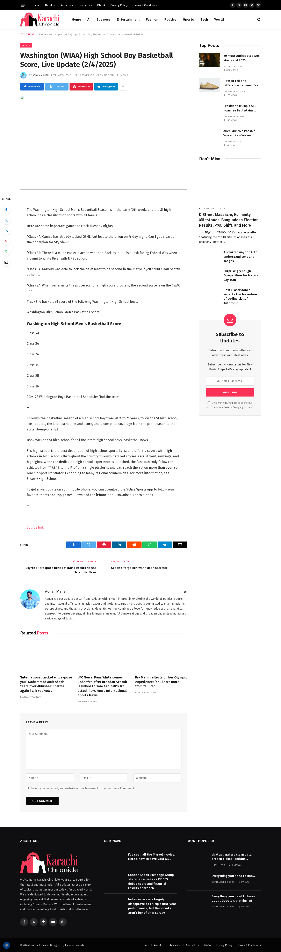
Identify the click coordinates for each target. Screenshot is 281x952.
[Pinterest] (6, 241)
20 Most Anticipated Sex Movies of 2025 (241, 58)
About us (50, 5)
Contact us (85, 5)
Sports (188, 19)
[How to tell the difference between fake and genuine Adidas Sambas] (209, 85)
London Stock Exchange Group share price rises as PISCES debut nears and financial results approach (151, 881)
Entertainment (128, 19)
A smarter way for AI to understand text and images (240, 256)
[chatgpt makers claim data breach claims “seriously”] (197, 859)
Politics (170, 19)
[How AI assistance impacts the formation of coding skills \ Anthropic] (209, 294)
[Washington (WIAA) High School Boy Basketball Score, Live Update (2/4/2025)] (103, 143)
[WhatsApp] (6, 252)
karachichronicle (75, 945)
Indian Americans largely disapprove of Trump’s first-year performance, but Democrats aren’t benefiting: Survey (152, 906)
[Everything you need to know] (197, 880)
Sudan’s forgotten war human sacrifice (139, 568)
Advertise (67, 5)
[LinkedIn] (6, 231)
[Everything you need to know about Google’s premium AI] (197, 901)
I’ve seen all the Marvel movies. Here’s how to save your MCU (151, 857)
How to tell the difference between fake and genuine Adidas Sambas (241, 83)
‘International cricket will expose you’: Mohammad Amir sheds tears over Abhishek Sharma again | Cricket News (46, 684)
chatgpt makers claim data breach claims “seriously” (232, 857)
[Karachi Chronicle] (41, 19)
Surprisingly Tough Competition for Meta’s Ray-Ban (240, 275)
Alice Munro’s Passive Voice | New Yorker (239, 133)
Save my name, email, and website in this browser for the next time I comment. (83, 788)
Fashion (152, 19)
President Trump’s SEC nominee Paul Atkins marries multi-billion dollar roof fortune (239, 108)
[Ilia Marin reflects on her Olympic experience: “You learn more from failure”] (161, 656)
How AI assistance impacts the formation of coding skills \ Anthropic (240, 296)
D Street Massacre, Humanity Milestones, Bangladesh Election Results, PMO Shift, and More (229, 220)
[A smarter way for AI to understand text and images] (209, 256)
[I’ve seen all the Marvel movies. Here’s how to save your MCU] (114, 859)
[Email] (6, 262)
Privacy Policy (119, 5)
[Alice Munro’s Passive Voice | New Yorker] (209, 135)
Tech (204, 19)
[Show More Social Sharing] (123, 86)
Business (103, 19)
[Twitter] (6, 220)
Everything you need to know (233, 876)
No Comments (86, 75)
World (219, 19)
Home (35, 5)
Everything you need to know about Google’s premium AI (233, 898)
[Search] (259, 19)
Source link (35, 527)
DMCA (101, 5)
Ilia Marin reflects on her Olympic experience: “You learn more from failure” (161, 681)
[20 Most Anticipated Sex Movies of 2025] (209, 60)
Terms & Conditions (145, 5)
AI (88, 19)
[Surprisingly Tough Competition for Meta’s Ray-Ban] (209, 275)
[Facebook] (6, 210)
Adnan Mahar (41, 75)
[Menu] (23, 5)
